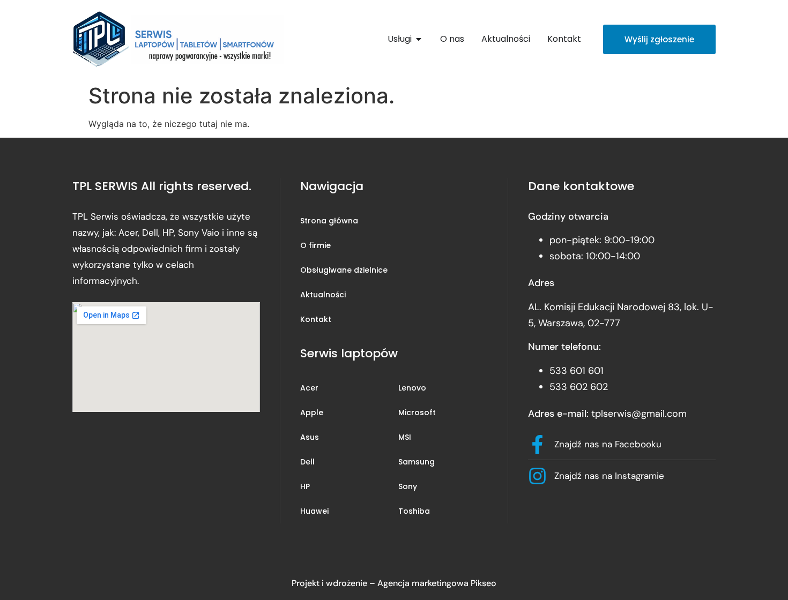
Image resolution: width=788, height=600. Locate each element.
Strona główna (329, 220)
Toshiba (414, 511)
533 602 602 (578, 386)
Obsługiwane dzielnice (344, 270)
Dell (307, 461)
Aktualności (323, 294)
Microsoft (417, 412)
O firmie (315, 245)
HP (305, 486)
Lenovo (412, 387)
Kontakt (315, 319)
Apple (311, 412)
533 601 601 (576, 370)
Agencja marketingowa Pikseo (436, 583)
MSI (404, 437)
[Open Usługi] (418, 39)
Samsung (416, 461)
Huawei (314, 511)
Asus (309, 437)
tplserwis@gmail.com (639, 413)
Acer (309, 387)
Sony (407, 486)
